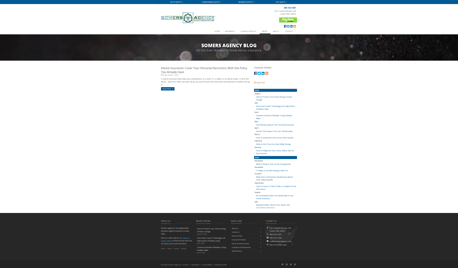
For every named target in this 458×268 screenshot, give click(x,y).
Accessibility (207, 264)
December (259, 161)
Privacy (186, 264)
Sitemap (183, 249)
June (256, 112)
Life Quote (281, 2)
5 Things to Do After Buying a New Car (272, 170)
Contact (290, 31)
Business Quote (246, 2)
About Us (235, 228)
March (257, 134)
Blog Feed (260, 82)
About (277, 31)
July (256, 103)
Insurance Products (239, 240)
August (258, 93)
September (259, 183)
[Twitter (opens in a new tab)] (288, 26)
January (258, 147)
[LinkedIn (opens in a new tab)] (291, 26)
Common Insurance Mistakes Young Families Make (211, 250)
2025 (257, 157)
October (258, 173)
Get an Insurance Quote (240, 243)
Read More (167, 89)
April (256, 128)
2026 (257, 90)
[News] (294, 26)
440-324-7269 (276, 238)
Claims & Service (249, 31)
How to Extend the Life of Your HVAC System (275, 137)
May (256, 121)
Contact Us (235, 232)
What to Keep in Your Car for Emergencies (273, 164)
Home (217, 31)
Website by (220, 264)
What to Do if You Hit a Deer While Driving (273, 144)
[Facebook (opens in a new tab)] (285, 26)
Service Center (237, 236)
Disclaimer (195, 264)
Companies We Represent (241, 247)
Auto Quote (176, 2)
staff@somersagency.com (280, 241)
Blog (265, 31)
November (259, 167)
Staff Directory (237, 251)
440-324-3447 (276, 234)
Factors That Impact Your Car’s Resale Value (274, 131)
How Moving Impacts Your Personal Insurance (275, 125)
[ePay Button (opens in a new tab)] (288, 20)
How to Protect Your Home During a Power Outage (211, 231)
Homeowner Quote (211, 2)
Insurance (231, 31)
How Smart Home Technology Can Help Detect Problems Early (211, 240)
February (258, 141)
